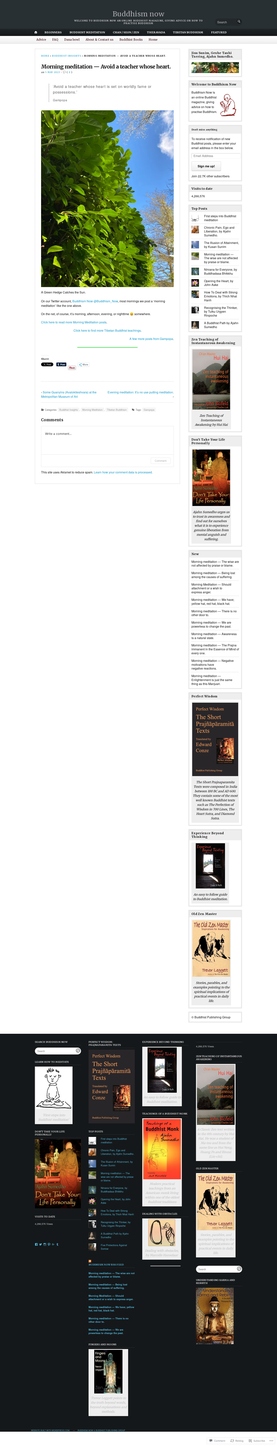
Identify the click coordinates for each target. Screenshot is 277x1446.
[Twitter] (40, 1244)
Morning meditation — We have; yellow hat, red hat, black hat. (212, 601)
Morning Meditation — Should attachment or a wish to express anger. (211, 588)
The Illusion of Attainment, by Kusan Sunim (221, 245)
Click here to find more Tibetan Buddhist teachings (107, 330)
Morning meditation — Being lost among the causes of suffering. (213, 575)
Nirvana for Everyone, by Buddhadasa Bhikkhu (220, 271)
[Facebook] (36, 1244)
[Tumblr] (57, 1244)
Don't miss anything (204, 129)
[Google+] (53, 1244)
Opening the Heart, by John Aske (218, 283)
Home (153, 39)
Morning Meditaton (92, 409)
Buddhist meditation (87, 32)
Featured (219, 32)
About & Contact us (99, 39)
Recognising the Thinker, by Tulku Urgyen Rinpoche (220, 312)
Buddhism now (139, 14)
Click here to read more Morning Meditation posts (73, 322)
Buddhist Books (131, 39)
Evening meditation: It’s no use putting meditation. (141, 392)
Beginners (53, 32)
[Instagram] (44, 1244)
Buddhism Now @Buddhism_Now (95, 301)
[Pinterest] (49, 1244)
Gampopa (149, 409)
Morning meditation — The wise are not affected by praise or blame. (221, 258)
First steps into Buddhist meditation (220, 218)
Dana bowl (72, 39)
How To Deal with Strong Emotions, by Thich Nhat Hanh (220, 296)
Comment (161, 460)
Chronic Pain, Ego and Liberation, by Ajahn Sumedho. (219, 231)
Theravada (156, 32)
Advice (41, 39)
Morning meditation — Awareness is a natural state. (214, 636)
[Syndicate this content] (112, 1261)
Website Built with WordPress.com (50, 1430)
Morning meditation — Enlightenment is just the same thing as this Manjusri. (211, 680)
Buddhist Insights (66, 55)
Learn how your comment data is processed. (123, 472)
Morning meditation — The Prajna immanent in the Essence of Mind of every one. (215, 649)
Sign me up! (206, 166)
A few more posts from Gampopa (151, 339)
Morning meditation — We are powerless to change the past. (211, 624)
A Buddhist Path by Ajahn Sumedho (221, 325)
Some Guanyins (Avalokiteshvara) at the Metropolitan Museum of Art (68, 394)
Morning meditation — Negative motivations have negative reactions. (212, 664)
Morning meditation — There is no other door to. (214, 613)
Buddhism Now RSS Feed (106, 1264)
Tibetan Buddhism (188, 32)
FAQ (55, 39)
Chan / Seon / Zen (126, 32)
